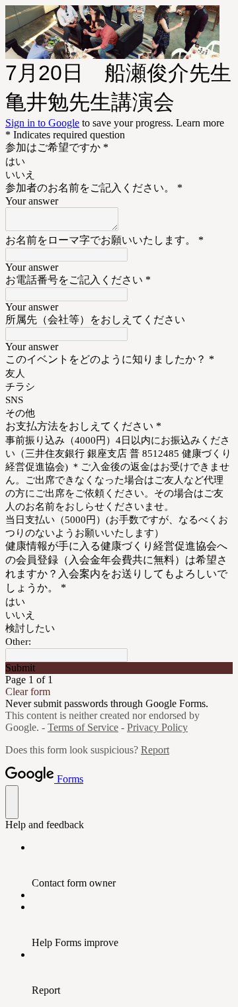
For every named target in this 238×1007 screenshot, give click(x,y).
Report (155, 749)
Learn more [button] (200, 122)
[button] (119, 668)
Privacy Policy (157, 727)
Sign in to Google (42, 122)
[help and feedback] (12, 802)
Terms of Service (83, 727)
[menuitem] (132, 865)
